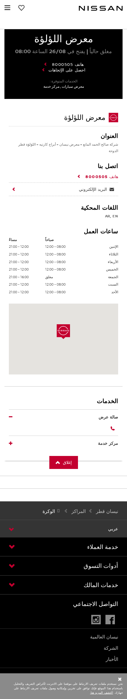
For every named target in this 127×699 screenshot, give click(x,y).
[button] (7, 8)
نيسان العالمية (104, 636)
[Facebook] (111, 619)
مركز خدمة (108, 443)
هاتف (68, 64)
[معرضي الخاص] (22, 8)
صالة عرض (108, 417)
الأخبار (112, 659)
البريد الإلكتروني (93, 189)
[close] (67, 680)
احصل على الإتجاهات (66, 70)
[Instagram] (97, 619)
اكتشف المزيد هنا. (101, 692)
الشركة (111, 648)
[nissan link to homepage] (101, 8)
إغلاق (67, 462)
